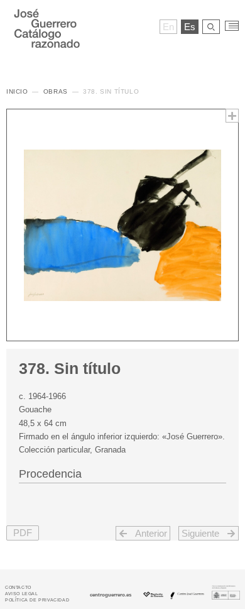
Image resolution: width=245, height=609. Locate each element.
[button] (22, 533)
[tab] (122, 472)
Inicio (17, 91)
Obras (55, 91)
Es (189, 26)
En (168, 26)
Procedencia (50, 474)
